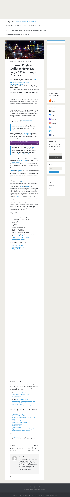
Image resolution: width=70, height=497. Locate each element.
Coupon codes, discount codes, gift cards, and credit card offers (26, 30)
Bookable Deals (25, 181)
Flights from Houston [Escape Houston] (21, 430)
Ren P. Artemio (28, 61)
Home (7, 25)
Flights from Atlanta (16, 427)
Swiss (19, 401)
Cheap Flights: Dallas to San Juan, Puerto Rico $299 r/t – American (16, 448)
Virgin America (29, 121)
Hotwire (12, 84)
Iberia (18, 399)
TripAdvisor (22, 402)
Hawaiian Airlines (24, 399)
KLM (34, 401)
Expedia (20, 82)
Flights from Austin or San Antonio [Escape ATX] (23, 429)
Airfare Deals (16, 477)
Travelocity (26, 82)
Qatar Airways (24, 401)
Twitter (53, 131)
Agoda (20, 404)
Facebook (53, 135)
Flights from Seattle (16, 420)
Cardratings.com (32, 406)
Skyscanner (27, 393)
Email (50, 152)
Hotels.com (28, 402)
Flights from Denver (16, 425)
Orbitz (30, 81)
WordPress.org (52, 192)
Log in (50, 182)
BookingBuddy (19, 84)
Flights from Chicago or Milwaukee (20, 415)
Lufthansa (14, 401)
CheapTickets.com (16, 396)
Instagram (53, 123)
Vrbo (22, 397)
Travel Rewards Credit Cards (15, 34)
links (21, 126)
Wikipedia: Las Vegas (17, 249)
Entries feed (51, 185)
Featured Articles (34, 25)
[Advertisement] (35, 9)
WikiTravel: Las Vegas (17, 245)
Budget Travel (15, 437)
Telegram (53, 127)
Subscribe (28, 34)
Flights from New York (17, 414)
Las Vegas (24, 477)
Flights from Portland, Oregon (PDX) (21, 422)
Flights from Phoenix (17, 424)
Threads (53, 111)
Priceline (25, 81)
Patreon (53, 101)
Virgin (22, 120)
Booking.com (15, 404)
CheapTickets (14, 82)
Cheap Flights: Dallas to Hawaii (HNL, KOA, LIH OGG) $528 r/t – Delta (33, 448)
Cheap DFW (10, 21)
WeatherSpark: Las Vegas (18, 247)
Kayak (13, 394)
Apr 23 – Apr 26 (28, 120)
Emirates (30, 401)
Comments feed (52, 188)
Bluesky (52, 115)
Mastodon (53, 119)
